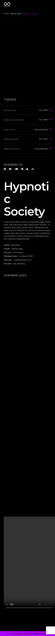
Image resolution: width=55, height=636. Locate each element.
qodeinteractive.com (22, 260)
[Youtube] (10, 169)
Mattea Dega (17, 248)
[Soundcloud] (16, 169)
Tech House (18, 252)
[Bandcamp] (22, 169)
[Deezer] (32, 169)
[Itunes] (27, 169)
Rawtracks (15, 245)
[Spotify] (5, 169)
